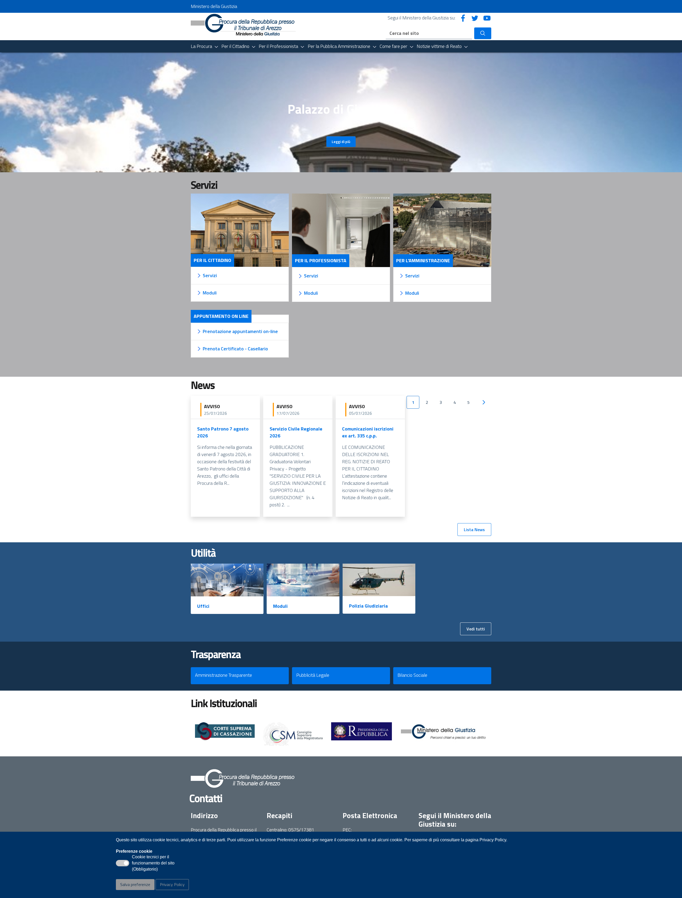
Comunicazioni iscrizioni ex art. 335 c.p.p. (367, 432)
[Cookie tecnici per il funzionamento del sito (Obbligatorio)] (122, 863)
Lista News (474, 529)
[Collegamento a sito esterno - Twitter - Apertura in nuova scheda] (475, 17)
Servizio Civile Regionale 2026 (296, 432)
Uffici (203, 606)
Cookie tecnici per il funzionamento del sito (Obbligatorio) (153, 863)
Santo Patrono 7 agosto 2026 (223, 432)
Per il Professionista (320, 260)
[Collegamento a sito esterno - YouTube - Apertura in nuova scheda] (487, 17)
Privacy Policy (172, 884)
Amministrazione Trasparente (223, 675)
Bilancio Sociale (412, 675)
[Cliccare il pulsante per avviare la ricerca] (482, 33)
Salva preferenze (135, 884)
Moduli (280, 606)
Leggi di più (341, 141)
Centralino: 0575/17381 (290, 829)
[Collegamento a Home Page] (243, 24)
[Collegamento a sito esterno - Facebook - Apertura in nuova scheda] (463, 17)
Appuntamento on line (221, 316)
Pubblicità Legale (312, 675)
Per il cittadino (212, 260)
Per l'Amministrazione (423, 260)
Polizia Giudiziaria (368, 605)
